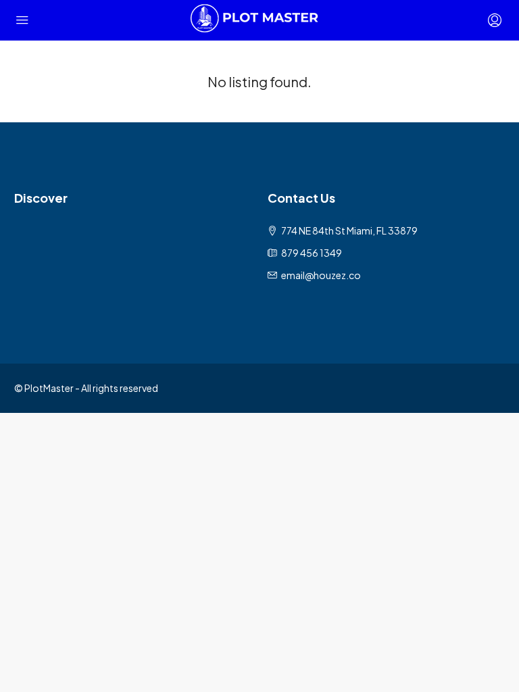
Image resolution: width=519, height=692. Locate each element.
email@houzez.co (321, 275)
